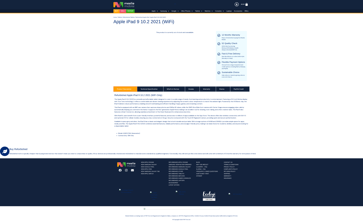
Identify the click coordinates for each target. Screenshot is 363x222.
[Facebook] (120, 170)
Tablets (197, 11)
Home (115, 17)
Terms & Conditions (231, 164)
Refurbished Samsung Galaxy (180, 167)
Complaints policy (231, 169)
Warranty (227, 176)
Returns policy (229, 171)
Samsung (163, 11)
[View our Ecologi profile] (209, 196)
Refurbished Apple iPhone (178, 162)
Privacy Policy (229, 167)
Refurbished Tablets (129, 17)
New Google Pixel (147, 167)
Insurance (228, 178)
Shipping (227, 173)
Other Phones (185, 11)
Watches (207, 11)
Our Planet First (202, 173)
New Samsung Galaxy (149, 164)
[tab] (125, 89)
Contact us (228, 162)
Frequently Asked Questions (207, 171)
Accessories (238, 11)
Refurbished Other (176, 171)
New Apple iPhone (147, 162)
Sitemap (199, 176)
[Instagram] (126, 170)
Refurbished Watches (177, 176)
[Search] (177, 5)
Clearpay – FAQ (201, 167)
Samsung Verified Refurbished (180, 164)
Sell (123, 11)
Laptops (229, 11)
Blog (198, 162)
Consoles (218, 11)
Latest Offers (174, 185)
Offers (246, 11)
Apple (154, 11)
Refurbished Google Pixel (178, 169)
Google (173, 11)
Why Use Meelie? (202, 164)
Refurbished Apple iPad (142, 17)
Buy (116, 11)
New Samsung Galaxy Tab (150, 171)
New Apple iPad (146, 169)
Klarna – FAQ (201, 169)
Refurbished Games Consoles (180, 178)
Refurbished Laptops (176, 180)
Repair (130, 11)
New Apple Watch (147, 173)
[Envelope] (132, 170)
